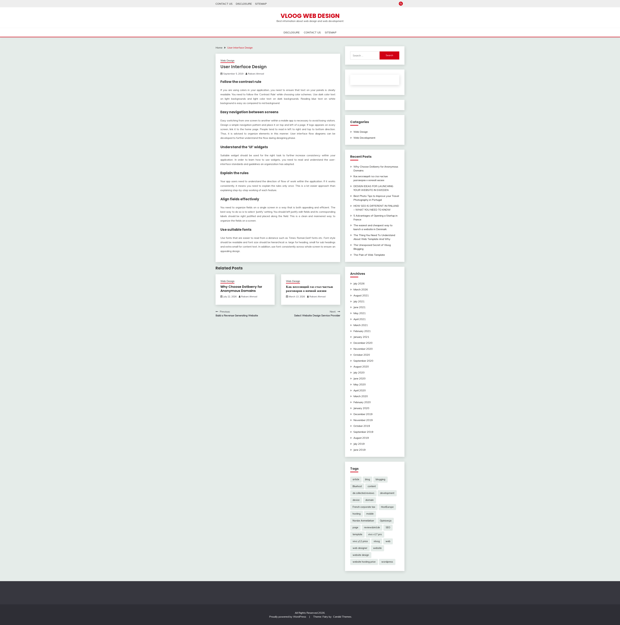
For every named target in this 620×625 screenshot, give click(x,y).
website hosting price (364, 561)
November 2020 (363, 348)
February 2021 (362, 331)
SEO (388, 527)
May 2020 (359, 384)
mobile (370, 513)
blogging (380, 479)
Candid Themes (342, 616)
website (377, 548)
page (355, 527)
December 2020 (362, 342)
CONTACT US (224, 3)
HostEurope (387, 507)
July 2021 (359, 301)
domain (369, 500)
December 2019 (362, 414)
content (372, 486)
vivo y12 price (360, 541)
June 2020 (359, 378)
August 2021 (361, 295)
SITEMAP (261, 3)
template (357, 534)
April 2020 (359, 390)
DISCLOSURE (244, 3)
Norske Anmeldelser (363, 520)
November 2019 (363, 420)
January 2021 (361, 336)
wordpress (387, 561)
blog (367, 479)
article (356, 479)
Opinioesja (385, 520)
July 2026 (359, 283)
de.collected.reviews (363, 493)
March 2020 (360, 396)
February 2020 (362, 402)
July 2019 (359, 443)
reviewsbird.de (372, 527)
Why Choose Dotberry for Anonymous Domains (241, 288)
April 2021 (359, 319)
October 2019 (361, 425)
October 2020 (361, 354)
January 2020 (361, 408)
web (388, 541)
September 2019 (363, 431)
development (387, 493)
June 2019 (359, 449)
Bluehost (357, 486)
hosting (357, 513)
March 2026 (360, 289)
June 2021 (359, 307)
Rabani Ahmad (256, 73)
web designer (360, 548)
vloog (377, 541)
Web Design (227, 60)
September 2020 (363, 360)
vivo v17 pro (375, 534)
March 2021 (360, 325)
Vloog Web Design (310, 16)
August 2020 (361, 366)
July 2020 (359, 372)
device (356, 500)
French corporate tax (364, 507)
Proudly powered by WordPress (288, 616)
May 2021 (359, 313)
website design (361, 555)
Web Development (364, 137)
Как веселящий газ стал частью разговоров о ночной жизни (309, 288)
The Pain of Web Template (369, 254)
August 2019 (361, 437)
